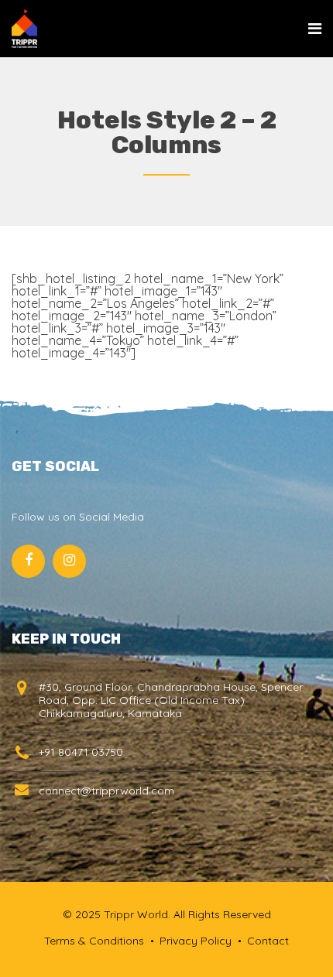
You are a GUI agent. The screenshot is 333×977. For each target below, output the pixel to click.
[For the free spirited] (24, 28)
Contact (268, 941)
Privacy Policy (196, 941)
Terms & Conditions (94, 941)
